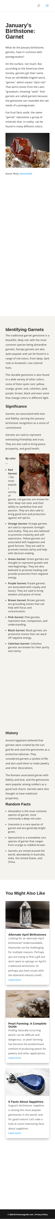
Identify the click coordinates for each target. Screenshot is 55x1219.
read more (14, 980)
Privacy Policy (41, 1214)
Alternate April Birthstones (27, 934)
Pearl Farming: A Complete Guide (27, 1025)
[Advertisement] (27, 216)
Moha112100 (26, 174)
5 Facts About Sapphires (25, 1101)
